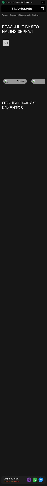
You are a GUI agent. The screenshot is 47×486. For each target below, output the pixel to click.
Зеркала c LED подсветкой (20, 15)
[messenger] (41, 480)
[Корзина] (42, 9)
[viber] (29, 480)
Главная (5, 15)
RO (43, 2)
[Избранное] (39, 8)
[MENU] (4, 8)
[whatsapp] (35, 480)
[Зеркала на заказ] (22, 9)
